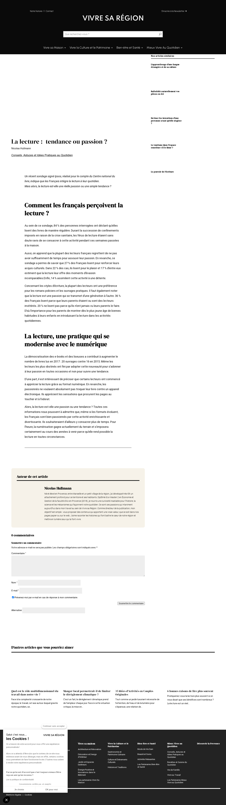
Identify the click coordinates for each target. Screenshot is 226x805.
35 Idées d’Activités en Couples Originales (134, 692)
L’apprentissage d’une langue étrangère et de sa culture (165, 65)
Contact (50, 11)
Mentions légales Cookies (19, 795)
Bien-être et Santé (128, 48)
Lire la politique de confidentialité (20, 780)
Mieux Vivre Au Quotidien (163, 48)
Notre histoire (36, 11)
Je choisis (19, 789)
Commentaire (18, 553)
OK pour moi (51, 789)
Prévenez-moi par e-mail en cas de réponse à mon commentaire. (46, 598)
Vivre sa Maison (53, 48)
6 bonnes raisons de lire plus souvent (190, 691)
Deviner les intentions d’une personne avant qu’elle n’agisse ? (166, 121)
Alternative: (16, 610)
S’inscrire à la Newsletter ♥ (174, 11)
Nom (14, 583)
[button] (6, 799)
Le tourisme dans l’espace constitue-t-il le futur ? (163, 146)
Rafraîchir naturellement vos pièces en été (165, 92)
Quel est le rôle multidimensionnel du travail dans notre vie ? (34, 692)
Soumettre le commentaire (131, 603)
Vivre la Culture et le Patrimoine (90, 48)
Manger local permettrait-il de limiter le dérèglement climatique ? (87, 692)
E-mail (15, 591)
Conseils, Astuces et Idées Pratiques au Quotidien (42, 155)
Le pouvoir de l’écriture (162, 171)
